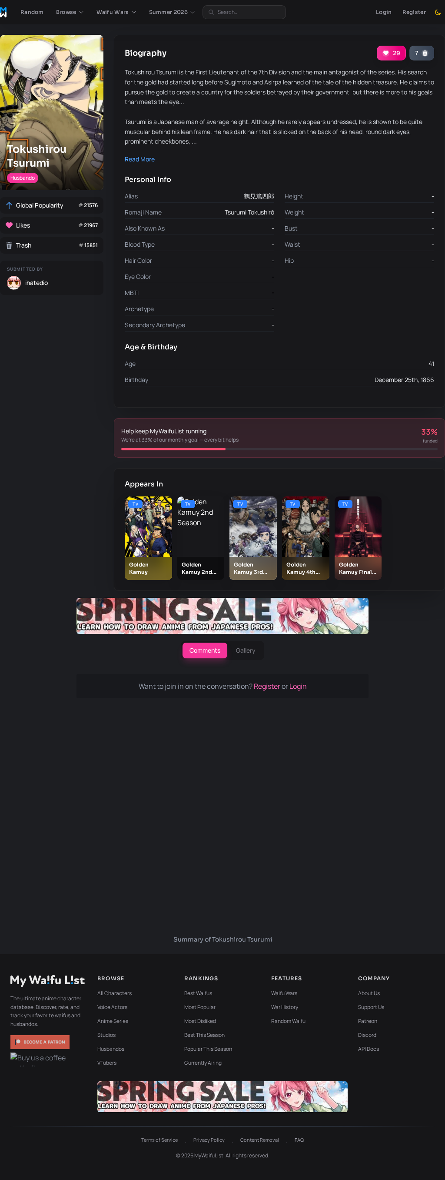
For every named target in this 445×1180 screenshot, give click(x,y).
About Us (369, 993)
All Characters (114, 993)
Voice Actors (112, 1007)
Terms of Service (159, 1139)
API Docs (368, 1049)
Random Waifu (288, 1021)
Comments (204, 650)
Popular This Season (208, 1049)
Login (384, 12)
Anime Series (112, 1021)
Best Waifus (198, 993)
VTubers (106, 1062)
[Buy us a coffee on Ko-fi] (40, 1059)
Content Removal (259, 1139)
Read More (140, 159)
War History (284, 1007)
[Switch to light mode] (438, 12)
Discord (367, 1035)
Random (32, 12)
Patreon (367, 1021)
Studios (106, 1035)
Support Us (371, 1007)
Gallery (246, 650)
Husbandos (110, 1049)
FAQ (299, 1139)
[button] (70, 12)
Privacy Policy (209, 1139)
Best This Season (204, 1035)
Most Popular (200, 1007)
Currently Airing (203, 1062)
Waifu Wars (284, 993)
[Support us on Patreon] (40, 1042)
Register (414, 12)
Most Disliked (200, 1021)
